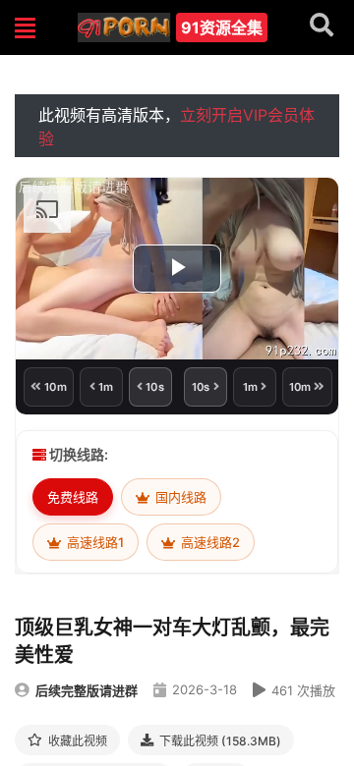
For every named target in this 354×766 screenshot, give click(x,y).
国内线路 (179, 497)
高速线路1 (94, 542)
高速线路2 (209, 542)
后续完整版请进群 (86, 690)
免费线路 (72, 497)
